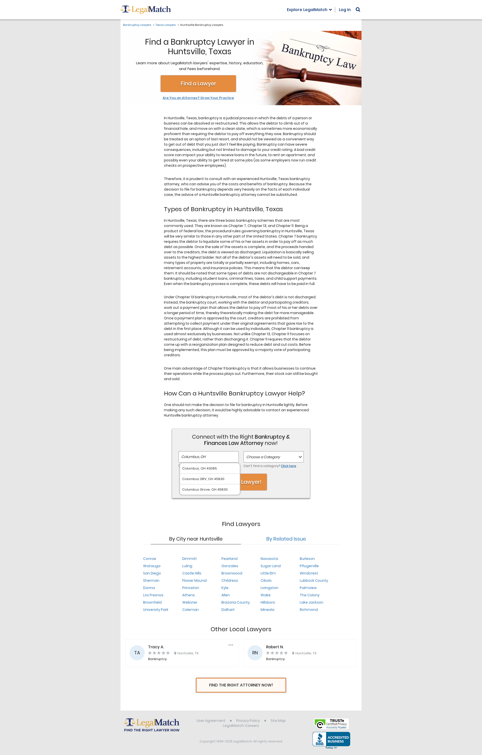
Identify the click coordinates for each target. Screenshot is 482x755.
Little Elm (268, 573)
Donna (149, 587)
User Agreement (211, 720)
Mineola (267, 609)
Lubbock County (314, 580)
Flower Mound (194, 580)
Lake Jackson (311, 602)
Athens (188, 595)
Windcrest (309, 573)
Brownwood (231, 573)
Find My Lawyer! (241, 482)
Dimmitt (189, 558)
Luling (187, 565)
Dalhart (228, 609)
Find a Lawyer (198, 83)
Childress (229, 580)
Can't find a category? (270, 466)
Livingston (269, 587)
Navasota (269, 558)
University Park (155, 609)
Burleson (307, 558)
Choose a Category (263, 456)
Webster (189, 602)
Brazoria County (235, 602)
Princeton (190, 587)
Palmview (308, 587)
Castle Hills (191, 573)
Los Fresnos (153, 595)
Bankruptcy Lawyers (137, 25)
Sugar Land (271, 565)
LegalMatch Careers (241, 725)
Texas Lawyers (166, 25)
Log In (345, 10)
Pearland (229, 558)
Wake (266, 595)
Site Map (278, 720)
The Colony (310, 595)
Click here (288, 466)
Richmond (309, 609)
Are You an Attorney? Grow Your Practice (198, 98)
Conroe (149, 558)
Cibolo (266, 580)
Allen (225, 595)
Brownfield (152, 602)
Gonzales (229, 565)
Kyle (224, 587)
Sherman (151, 580)
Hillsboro (268, 602)
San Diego (152, 573)
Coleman (190, 609)
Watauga (151, 565)
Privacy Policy (248, 720)
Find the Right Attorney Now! (241, 685)
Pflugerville (309, 565)
